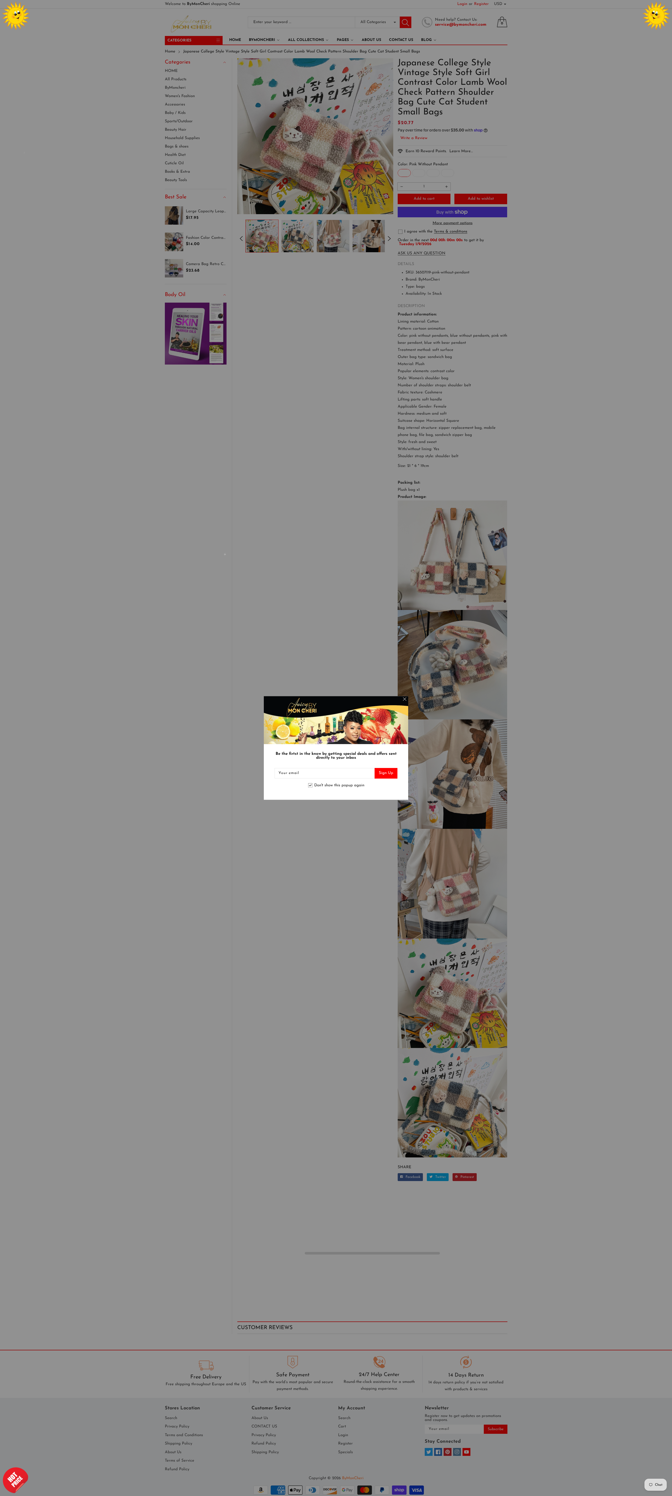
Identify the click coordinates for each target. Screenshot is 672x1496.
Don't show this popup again (339, 785)
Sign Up (386, 773)
